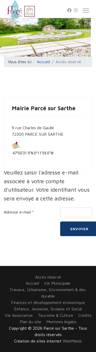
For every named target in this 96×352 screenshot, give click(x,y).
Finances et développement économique (48, 302)
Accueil (32, 283)
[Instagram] (76, 10)
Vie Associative (19, 315)
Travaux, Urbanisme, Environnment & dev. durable (48, 292)
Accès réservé (48, 277)
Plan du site (30, 321)
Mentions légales (61, 321)
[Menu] (86, 10)
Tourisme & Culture (55, 315)
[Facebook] (69, 10)
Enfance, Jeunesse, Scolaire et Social (48, 309)
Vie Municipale (57, 283)
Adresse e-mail (19, 212)
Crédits (84, 315)
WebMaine (72, 341)
